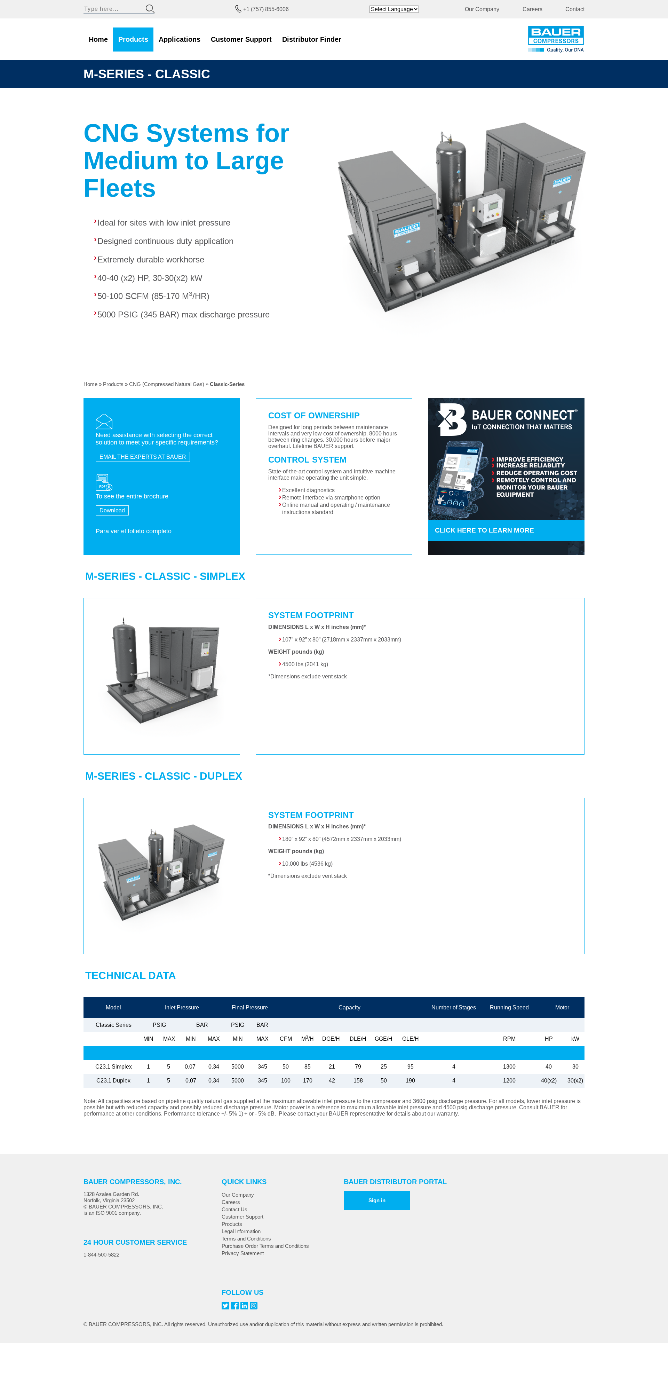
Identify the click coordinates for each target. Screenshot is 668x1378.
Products (133, 39)
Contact (574, 9)
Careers (532, 9)
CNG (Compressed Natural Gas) (166, 384)
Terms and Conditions (246, 1239)
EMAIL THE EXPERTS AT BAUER (143, 457)
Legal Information (241, 1231)
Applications (179, 39)
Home (98, 39)
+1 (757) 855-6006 (266, 9)
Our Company (482, 9)
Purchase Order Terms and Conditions (265, 1246)
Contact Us (234, 1209)
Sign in (376, 1200)
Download (112, 510)
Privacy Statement (243, 1253)
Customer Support (241, 39)
